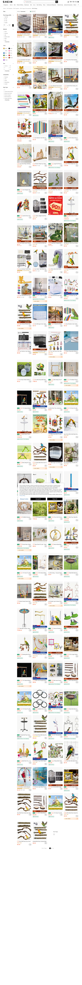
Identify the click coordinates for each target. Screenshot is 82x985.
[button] (76, 2)
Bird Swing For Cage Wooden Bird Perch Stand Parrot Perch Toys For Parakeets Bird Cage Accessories (24, 462)
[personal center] (68, 2)
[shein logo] (7, 1)
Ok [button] (12, 25)
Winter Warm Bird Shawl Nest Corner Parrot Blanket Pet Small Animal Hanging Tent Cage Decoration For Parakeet (56, 269)
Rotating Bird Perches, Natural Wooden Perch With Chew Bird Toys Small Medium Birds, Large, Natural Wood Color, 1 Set (24, 654)
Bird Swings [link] (34, 8)
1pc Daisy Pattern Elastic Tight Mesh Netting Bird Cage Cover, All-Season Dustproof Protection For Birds (24, 379)
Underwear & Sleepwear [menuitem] (51, 4)
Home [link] (4, 8)
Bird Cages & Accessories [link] (25, 8)
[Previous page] (48, 848)
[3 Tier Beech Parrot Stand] (71, 369)
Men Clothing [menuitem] (39, 4)
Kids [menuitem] (31, 4)
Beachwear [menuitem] (26, 4)
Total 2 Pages (44, 848)
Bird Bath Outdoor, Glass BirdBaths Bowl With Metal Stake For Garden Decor (24, 628)
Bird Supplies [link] (16, 8)
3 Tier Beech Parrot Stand (71, 379)
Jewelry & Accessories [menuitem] (68, 4)
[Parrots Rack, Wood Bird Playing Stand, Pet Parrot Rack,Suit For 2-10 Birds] (24, 534)
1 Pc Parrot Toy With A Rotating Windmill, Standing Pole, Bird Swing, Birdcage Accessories (71, 408)
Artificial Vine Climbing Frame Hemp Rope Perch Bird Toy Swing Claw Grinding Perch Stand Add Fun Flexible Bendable (71, 111)
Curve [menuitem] (34, 4)
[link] (71, 1)
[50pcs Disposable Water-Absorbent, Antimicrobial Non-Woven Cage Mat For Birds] (71, 340)
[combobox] (22, 11)
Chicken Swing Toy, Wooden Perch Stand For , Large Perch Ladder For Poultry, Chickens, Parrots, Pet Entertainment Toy (40, 163)
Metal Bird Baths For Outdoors (71, 572)
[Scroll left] (76, 5)
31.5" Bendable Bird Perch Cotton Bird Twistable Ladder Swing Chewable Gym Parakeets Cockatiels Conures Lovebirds (56, 734)
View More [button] (7, 41)
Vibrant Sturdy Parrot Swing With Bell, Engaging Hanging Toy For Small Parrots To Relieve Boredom (24, 601)
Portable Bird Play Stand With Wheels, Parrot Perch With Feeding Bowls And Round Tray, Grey (24, 734)
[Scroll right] (78, 5)
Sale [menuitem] (15, 4)
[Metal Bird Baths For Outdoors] (71, 562)
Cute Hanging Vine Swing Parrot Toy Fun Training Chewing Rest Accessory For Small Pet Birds (24, 189)
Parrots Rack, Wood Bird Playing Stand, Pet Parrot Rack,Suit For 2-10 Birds (24, 544)
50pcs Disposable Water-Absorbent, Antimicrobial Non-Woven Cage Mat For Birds (71, 351)
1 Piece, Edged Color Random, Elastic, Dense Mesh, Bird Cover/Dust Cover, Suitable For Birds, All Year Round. (40, 215)
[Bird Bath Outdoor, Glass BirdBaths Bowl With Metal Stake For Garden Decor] (24, 618)
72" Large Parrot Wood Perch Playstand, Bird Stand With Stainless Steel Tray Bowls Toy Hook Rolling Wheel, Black (40, 295)
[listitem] (24, 26)
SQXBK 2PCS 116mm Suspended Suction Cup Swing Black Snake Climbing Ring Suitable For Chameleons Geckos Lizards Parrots (40, 708)
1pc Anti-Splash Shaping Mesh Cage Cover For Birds (24, 33)
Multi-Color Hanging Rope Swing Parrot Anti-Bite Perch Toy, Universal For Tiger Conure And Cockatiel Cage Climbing (40, 680)
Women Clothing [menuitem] (20, 4)
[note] (24, 32)
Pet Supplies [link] (9, 8)
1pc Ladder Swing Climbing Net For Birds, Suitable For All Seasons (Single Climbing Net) (40, 33)
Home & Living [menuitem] (60, 4)
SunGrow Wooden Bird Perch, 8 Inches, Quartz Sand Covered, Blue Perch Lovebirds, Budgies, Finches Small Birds (71, 491)
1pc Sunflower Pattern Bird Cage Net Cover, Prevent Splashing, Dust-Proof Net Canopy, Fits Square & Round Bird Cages (24, 269)
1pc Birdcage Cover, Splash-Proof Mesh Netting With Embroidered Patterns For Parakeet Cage (40, 323)
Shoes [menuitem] (44, 4)
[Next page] (53, 848)
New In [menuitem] (11, 4)
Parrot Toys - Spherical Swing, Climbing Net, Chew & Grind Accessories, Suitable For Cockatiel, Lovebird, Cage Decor (71, 189)
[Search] (56, 2)
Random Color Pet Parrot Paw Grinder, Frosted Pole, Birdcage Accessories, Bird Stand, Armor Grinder (24, 111)
